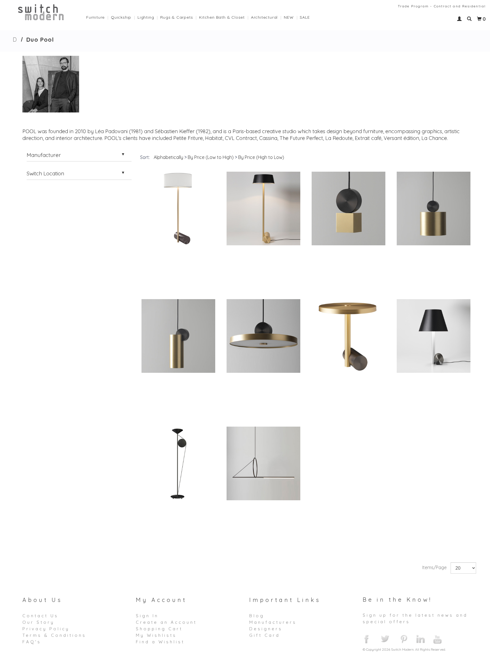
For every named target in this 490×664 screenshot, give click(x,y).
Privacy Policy (45, 628)
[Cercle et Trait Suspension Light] (263, 463)
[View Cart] (479, 19)
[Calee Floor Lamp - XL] (178, 208)
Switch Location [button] (45, 173)
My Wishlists (156, 635)
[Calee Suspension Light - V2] (434, 208)
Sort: (145, 157)
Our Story (38, 622)
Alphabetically (168, 157)
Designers (265, 628)
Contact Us (40, 615)
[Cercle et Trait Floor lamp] (178, 463)
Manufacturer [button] (44, 155)
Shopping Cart (159, 628)
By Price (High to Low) (261, 157)
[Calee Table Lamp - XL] (348, 336)
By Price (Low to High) (211, 157)
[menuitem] (98, 16)
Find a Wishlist (160, 641)
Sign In (147, 615)
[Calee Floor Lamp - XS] (263, 208)
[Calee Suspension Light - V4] (263, 336)
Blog (256, 615)
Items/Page (434, 567)
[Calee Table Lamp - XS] (434, 336)
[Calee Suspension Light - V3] (178, 336)
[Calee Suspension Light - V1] (348, 208)
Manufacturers (273, 622)
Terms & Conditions (54, 635)
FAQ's (31, 641)
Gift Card (264, 635)
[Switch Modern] (41, 11)
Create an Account (166, 622)
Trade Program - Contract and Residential (442, 6)
